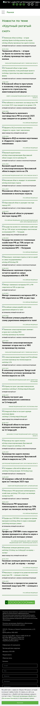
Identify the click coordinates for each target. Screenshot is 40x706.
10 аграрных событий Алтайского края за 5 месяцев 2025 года (17, 480)
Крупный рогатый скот (9, 46)
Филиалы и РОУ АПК (9, 651)
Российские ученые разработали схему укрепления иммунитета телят (19, 319)
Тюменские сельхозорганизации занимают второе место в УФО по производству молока (17, 345)
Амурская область (35, 435)
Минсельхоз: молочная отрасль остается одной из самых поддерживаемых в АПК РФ (16, 273)
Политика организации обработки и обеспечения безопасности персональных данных (17, 624)
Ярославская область (31, 175)
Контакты (5, 661)
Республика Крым (32, 406)
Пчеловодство (21, 473)
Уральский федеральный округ (15, 63)
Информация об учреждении (11, 645)
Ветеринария (6, 312)
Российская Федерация (30, 122)
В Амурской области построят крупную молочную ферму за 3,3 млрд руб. (16, 427)
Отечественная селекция (24, 208)
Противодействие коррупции (11, 648)
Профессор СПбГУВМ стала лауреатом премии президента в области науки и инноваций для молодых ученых (20, 534)
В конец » (30, 602)
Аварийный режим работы (10, 641)
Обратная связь (7, 658)
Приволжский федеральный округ (19, 380)
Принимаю (20, 702)
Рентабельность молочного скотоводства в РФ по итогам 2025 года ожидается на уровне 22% (18, 116)
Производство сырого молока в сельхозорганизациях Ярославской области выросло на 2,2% (19, 456)
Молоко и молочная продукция (26, 46)
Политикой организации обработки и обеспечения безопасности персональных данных (19, 697)
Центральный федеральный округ (13, 175)
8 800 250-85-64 (25, 636)
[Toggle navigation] (36, 4)
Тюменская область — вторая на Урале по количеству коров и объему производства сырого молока (16, 55)
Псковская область (34, 96)
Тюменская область (31, 63)
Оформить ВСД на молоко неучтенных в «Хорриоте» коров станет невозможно (20, 141)
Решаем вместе (7, 655)
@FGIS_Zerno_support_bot (16, 637)
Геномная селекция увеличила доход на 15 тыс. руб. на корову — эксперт (19, 562)
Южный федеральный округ (17, 406)
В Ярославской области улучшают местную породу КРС (18, 214)
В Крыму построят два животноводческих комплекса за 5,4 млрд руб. (16, 400)
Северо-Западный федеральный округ (18, 96)
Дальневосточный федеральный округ (19, 434)
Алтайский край (33, 486)
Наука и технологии (23, 498)
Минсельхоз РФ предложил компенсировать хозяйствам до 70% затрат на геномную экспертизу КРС (19, 506)
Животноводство (7, 133)
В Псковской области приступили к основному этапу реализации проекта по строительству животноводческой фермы (17, 87)
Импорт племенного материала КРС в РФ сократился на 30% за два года (19, 296)
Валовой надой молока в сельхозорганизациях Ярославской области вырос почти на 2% (19, 168)
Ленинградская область (30, 542)
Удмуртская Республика (34, 380)
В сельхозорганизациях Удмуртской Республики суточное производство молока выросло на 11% (18, 373)
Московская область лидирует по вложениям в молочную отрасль (17, 192)
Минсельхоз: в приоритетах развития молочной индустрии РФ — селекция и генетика (20, 586)
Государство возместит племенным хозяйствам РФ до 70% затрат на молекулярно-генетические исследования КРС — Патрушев (18, 244)
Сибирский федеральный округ (17, 486)
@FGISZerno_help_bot (17, 639)
